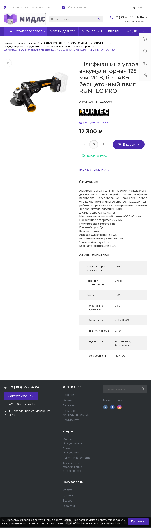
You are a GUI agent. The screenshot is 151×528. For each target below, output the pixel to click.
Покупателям (73, 482)
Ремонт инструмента (77, 457)
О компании (72, 387)
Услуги (68, 431)
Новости (68, 394)
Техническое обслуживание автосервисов (72, 466)
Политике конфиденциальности (98, 523)
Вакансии (69, 405)
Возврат (68, 500)
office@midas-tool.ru (78, 7)
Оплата (67, 490)
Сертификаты (71, 420)
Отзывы (68, 400)
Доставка (69, 495)
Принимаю (138, 521)
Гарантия (69, 506)
